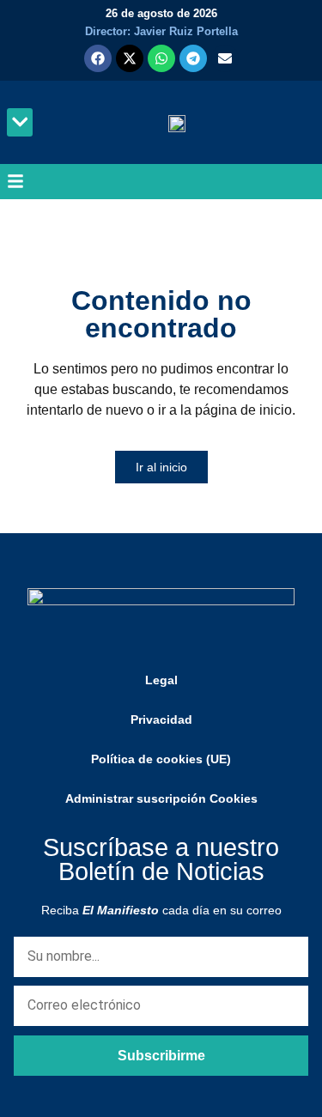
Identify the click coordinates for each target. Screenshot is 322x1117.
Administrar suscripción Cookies (161, 798)
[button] (20, 122)
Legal (161, 680)
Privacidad (161, 719)
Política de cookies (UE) (161, 759)
